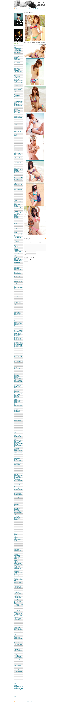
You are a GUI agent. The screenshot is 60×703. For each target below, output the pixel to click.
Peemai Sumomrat (16, 473)
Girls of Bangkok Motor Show (17, 205)
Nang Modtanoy (16, 377)
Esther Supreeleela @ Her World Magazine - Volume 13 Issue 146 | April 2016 (18, 178)
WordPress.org (16, 696)
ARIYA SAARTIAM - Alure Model (18, 82)
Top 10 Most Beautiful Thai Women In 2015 (17, 621)
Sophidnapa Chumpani (17, 556)
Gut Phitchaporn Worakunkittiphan (18, 208)
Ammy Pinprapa (16, 58)
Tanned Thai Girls (16, 595)
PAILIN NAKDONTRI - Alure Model (18, 443)
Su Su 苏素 (15, 562)
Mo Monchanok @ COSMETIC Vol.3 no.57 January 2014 (18, 336)
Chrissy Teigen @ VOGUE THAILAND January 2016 (17, 162)
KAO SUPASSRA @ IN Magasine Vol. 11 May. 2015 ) (18, 261)
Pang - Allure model (16, 449)
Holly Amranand (16, 218)
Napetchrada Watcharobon (17, 384)
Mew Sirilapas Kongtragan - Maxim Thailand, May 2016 (17, 322)
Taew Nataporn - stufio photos (18, 579)
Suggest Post (35, 8)
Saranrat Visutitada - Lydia (17, 539)
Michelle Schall (16, 325)
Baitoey (15, 97)
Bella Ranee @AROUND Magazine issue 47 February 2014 (18, 112)
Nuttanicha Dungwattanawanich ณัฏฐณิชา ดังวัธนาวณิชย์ (18, 435)
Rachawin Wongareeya (17, 519)
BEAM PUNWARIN (16, 104)
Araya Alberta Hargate (17, 77)
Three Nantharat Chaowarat (17, 614)
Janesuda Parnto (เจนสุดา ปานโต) (18, 236)
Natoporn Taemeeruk (17, 396)
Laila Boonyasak (16, 284)
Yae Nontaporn (16, 655)
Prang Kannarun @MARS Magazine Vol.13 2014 (17, 508)
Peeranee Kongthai (16, 474)
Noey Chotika (16, 409)
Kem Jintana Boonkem (17, 266)
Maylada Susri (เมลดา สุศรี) (17, 313)
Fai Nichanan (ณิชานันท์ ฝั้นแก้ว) (18, 182)
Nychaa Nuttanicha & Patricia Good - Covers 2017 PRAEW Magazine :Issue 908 (17, 437)
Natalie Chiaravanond (17, 388)
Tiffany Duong (16, 617)
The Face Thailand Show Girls (18, 613)
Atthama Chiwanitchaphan (17, 92)
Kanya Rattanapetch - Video (17, 259)
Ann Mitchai (15, 66)
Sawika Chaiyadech (16, 540)
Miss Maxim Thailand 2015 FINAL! (18, 331)
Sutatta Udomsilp (16, 574)
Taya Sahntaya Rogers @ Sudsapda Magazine (17, 599)
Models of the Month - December (18, 344)
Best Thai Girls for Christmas (17, 115)
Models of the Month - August (17, 342)
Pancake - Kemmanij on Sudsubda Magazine (17, 448)
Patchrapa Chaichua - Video (17, 463)
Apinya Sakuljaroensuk (17, 76)
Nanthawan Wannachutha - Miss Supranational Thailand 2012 (18, 381)
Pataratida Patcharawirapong (17, 458)
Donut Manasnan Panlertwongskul (18, 172)
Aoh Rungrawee (16, 72)
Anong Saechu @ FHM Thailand (18, 71)
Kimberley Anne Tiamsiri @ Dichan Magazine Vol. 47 (17, 274)
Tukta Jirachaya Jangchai (17, 626)
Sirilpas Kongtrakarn (16, 549)
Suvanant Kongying (16, 575)
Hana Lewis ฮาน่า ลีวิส (17, 214)
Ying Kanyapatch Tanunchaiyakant (16, 669)
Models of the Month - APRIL (17, 341)
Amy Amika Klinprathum (17, 61)
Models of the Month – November (18, 360)
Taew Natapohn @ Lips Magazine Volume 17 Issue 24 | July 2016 (18, 578)
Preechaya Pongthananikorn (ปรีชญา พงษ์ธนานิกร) (17, 511)
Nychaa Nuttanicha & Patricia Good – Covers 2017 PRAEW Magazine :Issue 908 (18, 687)
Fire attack (15, 683)
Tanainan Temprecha (17, 585)
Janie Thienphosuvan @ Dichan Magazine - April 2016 (18, 237)
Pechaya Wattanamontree (17, 472)
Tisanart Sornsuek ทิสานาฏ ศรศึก (18, 618)
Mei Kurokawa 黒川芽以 (17, 314)
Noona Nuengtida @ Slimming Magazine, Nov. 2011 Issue (18, 423)
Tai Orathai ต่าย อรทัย (17, 580)
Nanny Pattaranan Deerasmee (18, 380)
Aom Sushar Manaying (17, 73)
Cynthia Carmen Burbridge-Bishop (18, 169)
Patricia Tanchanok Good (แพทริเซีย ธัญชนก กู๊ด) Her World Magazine (18, 689)
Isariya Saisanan (16, 229)
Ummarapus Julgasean (17, 627)
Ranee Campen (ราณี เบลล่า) (17, 520)
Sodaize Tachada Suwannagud (18, 553)
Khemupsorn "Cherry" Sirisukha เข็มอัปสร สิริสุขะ (18, 269)
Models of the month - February (18, 346)
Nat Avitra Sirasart (16, 387)
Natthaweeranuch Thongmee (17, 401)
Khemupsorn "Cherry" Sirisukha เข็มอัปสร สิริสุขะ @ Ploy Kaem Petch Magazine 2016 (18, 272)
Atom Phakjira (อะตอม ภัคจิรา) (18, 88)
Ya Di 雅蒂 (15, 654)
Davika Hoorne (16, 170)
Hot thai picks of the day (17, 219)
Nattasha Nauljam (16, 397)
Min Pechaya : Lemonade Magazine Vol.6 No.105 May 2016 (18, 330)
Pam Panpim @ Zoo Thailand (17, 445)
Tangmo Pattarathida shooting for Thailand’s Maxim (18, 592)
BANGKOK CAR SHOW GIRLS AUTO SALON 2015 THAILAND (18, 101)
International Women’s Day (17, 224)
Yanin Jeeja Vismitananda (17, 656)
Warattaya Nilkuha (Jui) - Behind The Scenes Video (18, 639)
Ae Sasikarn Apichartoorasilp (17, 49)
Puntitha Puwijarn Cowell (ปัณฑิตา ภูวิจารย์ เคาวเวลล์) (18, 516)
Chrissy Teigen (16, 161)
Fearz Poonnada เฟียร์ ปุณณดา (18, 188)
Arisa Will (15, 81)
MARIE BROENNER (16, 305)
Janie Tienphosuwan (16, 241)
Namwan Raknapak (16, 375)
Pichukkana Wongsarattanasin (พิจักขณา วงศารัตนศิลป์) (18, 479)
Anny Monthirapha (16, 70)
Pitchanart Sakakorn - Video (17, 492)
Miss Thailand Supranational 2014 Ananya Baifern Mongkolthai (18, 333)
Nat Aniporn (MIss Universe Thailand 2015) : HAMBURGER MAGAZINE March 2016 (18, 386)
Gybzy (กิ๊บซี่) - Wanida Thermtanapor (17, 211)
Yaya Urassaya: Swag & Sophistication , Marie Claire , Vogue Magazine (17, 666)
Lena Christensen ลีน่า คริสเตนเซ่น (18, 287)
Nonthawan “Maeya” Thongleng (18, 418)
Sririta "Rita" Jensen (16, 557)
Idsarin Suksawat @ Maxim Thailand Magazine (17, 223)
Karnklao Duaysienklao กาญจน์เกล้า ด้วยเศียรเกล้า (18, 262)
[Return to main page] (30, 7)
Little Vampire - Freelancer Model (18, 288)
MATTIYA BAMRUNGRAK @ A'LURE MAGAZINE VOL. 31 (17, 312)
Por (14, 505)
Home (24, 8)
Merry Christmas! (16, 315)
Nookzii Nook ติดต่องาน (17, 419)
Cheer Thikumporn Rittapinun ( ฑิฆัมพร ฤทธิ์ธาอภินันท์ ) (18, 150)
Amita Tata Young (16, 56)
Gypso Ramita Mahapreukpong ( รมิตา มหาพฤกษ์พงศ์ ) (18, 213)
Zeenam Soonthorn (16, 680)
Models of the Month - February (18, 345)
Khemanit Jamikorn (16, 268)
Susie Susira (15, 573)
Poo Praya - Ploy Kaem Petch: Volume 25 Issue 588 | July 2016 (18, 501)
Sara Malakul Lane (16, 537)
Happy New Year (16, 215)
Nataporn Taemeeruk (17, 391)
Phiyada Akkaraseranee (17, 476)
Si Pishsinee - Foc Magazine (17, 541)
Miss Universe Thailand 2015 (17, 334)
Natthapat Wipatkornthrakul (17, 400)
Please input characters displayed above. (29, 257)
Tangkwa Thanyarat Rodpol (17, 586)
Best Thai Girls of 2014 (17, 116)
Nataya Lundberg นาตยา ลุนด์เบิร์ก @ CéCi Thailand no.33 (18, 394)
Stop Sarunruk (16, 561)
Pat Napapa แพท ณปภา (17, 457)
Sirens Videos (31, 8)
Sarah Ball (15, 538)
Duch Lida (15, 173)
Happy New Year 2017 (17, 217)
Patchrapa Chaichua (16, 462)
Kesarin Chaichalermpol (17, 267)
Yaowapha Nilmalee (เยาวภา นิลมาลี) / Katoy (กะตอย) (18, 658)
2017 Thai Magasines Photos (17, 48)
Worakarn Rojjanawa (17, 648)
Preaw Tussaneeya (16, 509)
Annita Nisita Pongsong (17, 69)
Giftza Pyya (15, 203)
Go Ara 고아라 (16, 206)
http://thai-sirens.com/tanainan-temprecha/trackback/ (32, 239)
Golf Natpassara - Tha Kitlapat (18, 207)
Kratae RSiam (16, 280)
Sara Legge (15, 534)
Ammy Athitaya (16, 57)
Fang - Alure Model (16, 183)
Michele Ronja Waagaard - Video (18, 323)
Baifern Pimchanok (16, 96)
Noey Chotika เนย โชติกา (17, 410)
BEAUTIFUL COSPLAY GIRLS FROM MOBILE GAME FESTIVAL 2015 (18, 106)
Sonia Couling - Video (17, 555)
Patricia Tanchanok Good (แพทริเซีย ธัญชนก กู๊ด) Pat (18, 464)
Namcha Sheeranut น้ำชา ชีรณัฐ (18, 368)
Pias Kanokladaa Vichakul (17, 477)
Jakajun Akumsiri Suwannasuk (18, 233)
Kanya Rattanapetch (16, 258)
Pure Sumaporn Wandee (17, 517)
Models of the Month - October (18, 355)
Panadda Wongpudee (17, 446)
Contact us (38, 8)
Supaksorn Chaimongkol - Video (18, 572)
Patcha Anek (15, 459)
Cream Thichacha (16, 167)
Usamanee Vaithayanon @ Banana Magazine (17, 631)
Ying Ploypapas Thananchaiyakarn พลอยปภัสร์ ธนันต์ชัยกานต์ (18, 671)
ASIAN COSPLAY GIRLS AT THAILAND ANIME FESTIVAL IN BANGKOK (18, 85)
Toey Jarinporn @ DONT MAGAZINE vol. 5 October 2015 (18, 620)
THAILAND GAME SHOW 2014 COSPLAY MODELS (18, 607)
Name (25, 251)
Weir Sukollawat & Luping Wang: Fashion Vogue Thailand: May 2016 (18, 643)
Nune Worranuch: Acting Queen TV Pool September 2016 (18, 430)
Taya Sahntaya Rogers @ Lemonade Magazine (17, 598)
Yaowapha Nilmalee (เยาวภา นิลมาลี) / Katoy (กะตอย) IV (18, 659)
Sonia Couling (16, 554)
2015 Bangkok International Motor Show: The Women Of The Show (18, 45)
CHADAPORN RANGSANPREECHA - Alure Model (17, 136)
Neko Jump (15, 402)
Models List (27, 8)
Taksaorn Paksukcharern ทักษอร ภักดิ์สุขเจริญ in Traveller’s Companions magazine (18, 582)
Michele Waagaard (16, 324)
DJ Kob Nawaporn (16, 171)
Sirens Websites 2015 (17, 548)
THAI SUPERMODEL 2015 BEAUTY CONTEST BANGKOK (18, 605)
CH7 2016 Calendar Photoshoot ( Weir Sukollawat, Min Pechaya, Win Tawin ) (18, 134)
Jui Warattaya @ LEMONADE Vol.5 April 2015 (17, 252)
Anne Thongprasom (16, 68)
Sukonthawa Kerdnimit (17, 566)
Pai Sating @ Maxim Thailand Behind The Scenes (18, 442)
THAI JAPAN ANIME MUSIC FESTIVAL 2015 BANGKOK (17, 601)
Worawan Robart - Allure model (18, 653)
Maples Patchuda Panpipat (17, 301)
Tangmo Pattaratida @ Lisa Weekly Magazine (17, 594)
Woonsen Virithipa (16, 647)
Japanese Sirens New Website (18, 243)
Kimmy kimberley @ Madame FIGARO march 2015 (17, 276)
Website (25, 254)
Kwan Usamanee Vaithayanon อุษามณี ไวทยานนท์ (18, 283)
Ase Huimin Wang (16, 83)
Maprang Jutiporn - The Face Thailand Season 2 (17, 302)
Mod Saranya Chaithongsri (17, 338)
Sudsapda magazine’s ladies (17, 563)
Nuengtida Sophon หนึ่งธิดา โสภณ (18, 429)
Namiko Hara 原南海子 (17, 369)
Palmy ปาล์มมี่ (16, 444)
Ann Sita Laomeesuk (16, 67)
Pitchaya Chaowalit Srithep (17, 493)
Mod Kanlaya (16, 337)
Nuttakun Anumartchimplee (17, 433)
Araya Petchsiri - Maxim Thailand (18, 80)
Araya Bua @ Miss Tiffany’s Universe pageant (17, 79)
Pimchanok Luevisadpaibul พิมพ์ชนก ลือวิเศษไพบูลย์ (18, 488)
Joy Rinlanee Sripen (16, 250)
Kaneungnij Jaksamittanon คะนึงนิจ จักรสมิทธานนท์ (18, 255)
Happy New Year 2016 (17, 216)
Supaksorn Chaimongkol (17, 571)
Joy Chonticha (16, 249)
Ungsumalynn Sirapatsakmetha (18, 628)
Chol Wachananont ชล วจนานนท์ (18, 156)
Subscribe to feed (17, 8)
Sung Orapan (16, 567)
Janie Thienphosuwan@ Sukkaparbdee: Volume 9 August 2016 (18, 240)
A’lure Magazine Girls (17, 95)
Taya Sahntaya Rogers (17, 596)
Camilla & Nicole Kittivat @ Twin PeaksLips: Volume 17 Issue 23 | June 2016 (18, 131)
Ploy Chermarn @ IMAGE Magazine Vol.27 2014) (17, 497)
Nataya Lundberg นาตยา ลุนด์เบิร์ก (18, 392)
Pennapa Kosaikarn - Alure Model (18, 475)
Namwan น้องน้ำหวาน (17, 376)
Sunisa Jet (15, 570)
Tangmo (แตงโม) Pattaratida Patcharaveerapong (17, 587)
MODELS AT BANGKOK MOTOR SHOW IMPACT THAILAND (18, 339)
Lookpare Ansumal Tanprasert (18, 289)
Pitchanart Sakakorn (16, 491)
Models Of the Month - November (18, 354)
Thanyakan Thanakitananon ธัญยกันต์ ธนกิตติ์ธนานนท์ (18, 610)
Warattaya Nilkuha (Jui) (17, 637)
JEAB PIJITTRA (16, 246)
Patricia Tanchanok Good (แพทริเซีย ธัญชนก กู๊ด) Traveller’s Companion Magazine (18, 685)
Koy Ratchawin (16, 279)
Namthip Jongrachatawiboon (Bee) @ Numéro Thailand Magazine (17, 374)
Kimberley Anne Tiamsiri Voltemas (18, 275)
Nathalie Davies (16, 395)
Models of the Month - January (18, 347)
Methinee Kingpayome (17, 316)
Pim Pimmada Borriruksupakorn (18, 483)
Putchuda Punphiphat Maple (17, 518)
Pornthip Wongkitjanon (17, 506)
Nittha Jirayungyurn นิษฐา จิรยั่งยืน (18, 408)
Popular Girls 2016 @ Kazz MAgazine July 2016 (17, 504)
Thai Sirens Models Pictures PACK (18, 604)
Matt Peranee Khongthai (17, 310)
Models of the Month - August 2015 (18, 343)
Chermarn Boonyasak (17, 153)
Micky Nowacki (16, 326)
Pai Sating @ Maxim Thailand (18, 440)
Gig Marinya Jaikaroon (17, 204)
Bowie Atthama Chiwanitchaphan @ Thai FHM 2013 (18, 124)
